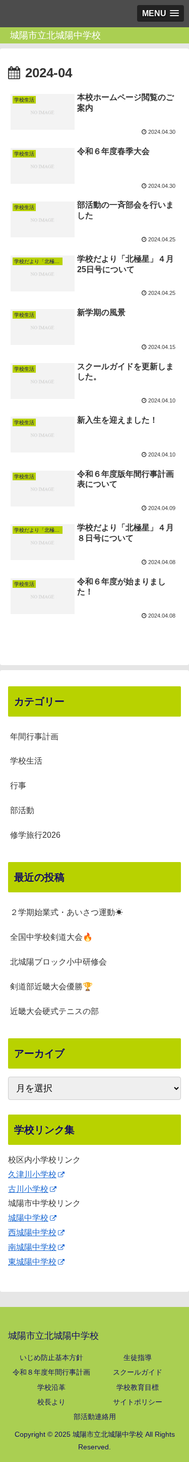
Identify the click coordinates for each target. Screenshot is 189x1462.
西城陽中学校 (32, 1232)
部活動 (22, 810)
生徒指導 (137, 1357)
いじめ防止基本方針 (51, 1357)
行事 (18, 785)
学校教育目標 (137, 1387)
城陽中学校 (28, 1218)
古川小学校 (28, 1189)
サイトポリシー (137, 1402)
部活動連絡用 (95, 1417)
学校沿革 (51, 1387)
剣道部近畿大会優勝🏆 (51, 986)
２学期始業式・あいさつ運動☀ (66, 912)
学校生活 (26, 761)
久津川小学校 (32, 1174)
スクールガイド (137, 1372)
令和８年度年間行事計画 (51, 1372)
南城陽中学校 (32, 1247)
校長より (51, 1402)
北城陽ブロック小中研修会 (58, 961)
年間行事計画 (34, 736)
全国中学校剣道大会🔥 (51, 937)
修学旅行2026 (35, 835)
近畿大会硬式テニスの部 (54, 1011)
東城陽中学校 (32, 1261)
